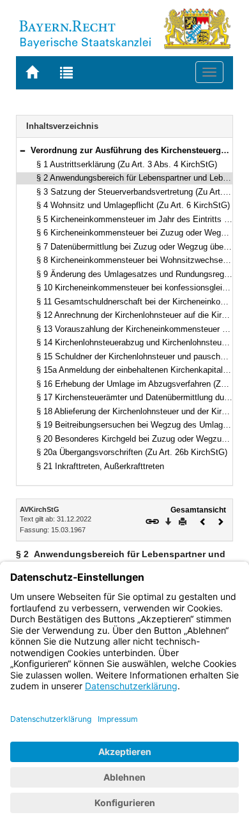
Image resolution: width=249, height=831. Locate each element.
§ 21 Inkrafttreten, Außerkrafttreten (100, 466)
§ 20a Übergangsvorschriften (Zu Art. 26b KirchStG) (131, 452)
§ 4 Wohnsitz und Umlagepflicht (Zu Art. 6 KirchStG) (133, 205)
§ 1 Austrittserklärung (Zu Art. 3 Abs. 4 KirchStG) (126, 164)
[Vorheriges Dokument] (203, 520)
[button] (22, 150)
